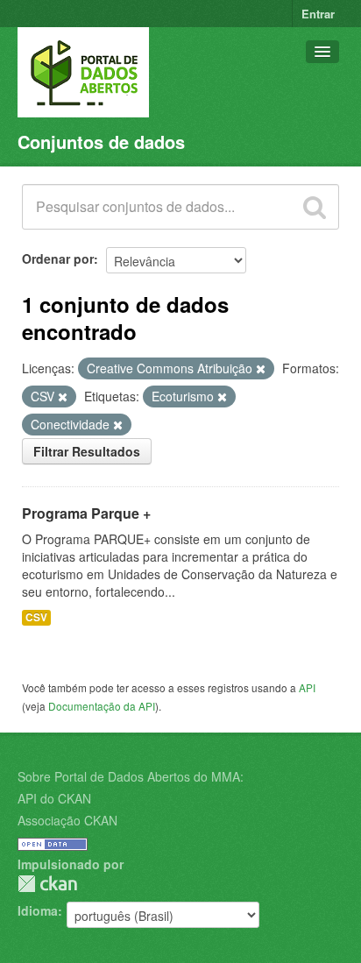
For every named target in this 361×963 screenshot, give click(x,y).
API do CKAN (54, 798)
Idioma (38, 910)
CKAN (47, 883)
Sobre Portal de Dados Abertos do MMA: (131, 776)
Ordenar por (58, 258)
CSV (36, 617)
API (307, 687)
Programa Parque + (86, 513)
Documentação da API (101, 705)
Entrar (318, 13)
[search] (314, 207)
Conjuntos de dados (101, 141)
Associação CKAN (67, 820)
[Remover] (260, 369)
